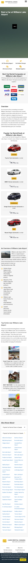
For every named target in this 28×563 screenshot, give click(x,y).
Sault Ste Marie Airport (18, 500)
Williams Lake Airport (19, 524)
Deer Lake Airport (6, 452)
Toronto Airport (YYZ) (19, 516)
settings (22, 557)
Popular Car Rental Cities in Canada (12, 427)
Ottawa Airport (6, 484)
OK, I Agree (23, 559)
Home (7, 547)
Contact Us (20, 552)
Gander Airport (18, 457)
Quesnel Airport (6, 497)
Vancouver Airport (18, 519)
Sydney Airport (6, 514)
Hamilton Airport (18, 464)
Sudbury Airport (18, 511)
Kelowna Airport (18, 467)
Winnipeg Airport (18, 527)
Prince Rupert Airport (19, 489)
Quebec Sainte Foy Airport (19, 493)
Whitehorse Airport (7, 524)
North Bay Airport (18, 481)
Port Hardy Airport (18, 487)
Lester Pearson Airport (6, 471)
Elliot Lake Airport (18, 454)
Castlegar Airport (6, 447)
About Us (20, 547)
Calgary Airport (6, 443)
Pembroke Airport (18, 484)
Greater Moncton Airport (18, 461)
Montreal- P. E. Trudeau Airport (18, 478)
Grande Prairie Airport (7, 460)
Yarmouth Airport (6, 530)
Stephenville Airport (7, 511)
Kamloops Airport (6, 467)
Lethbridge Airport (18, 470)
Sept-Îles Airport (6, 504)
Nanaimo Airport (6, 481)
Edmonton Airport (6, 454)
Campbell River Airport (18, 444)
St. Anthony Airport (7, 506)
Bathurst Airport (18, 437)
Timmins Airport (6, 516)
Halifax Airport (5, 464)
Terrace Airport (18, 514)
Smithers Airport (18, 504)
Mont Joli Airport (18, 474)
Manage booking (8, 552)
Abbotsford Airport (7, 437)
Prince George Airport (7, 489)
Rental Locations (8, 550)
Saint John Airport (18, 497)
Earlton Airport (18, 452)
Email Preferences (20, 550)
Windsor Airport (6, 527)
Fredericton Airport (7, 457)
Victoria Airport (6, 522)
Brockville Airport (18, 440)
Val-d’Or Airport (6, 519)
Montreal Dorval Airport (6, 478)
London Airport (6, 474)
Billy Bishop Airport (7, 440)
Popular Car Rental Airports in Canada (13, 433)
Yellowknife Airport (19, 530)
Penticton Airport (6, 487)
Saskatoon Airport (7, 499)
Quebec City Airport (7, 492)
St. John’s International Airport (19, 507)
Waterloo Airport (18, 522)
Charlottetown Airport (18, 448)
